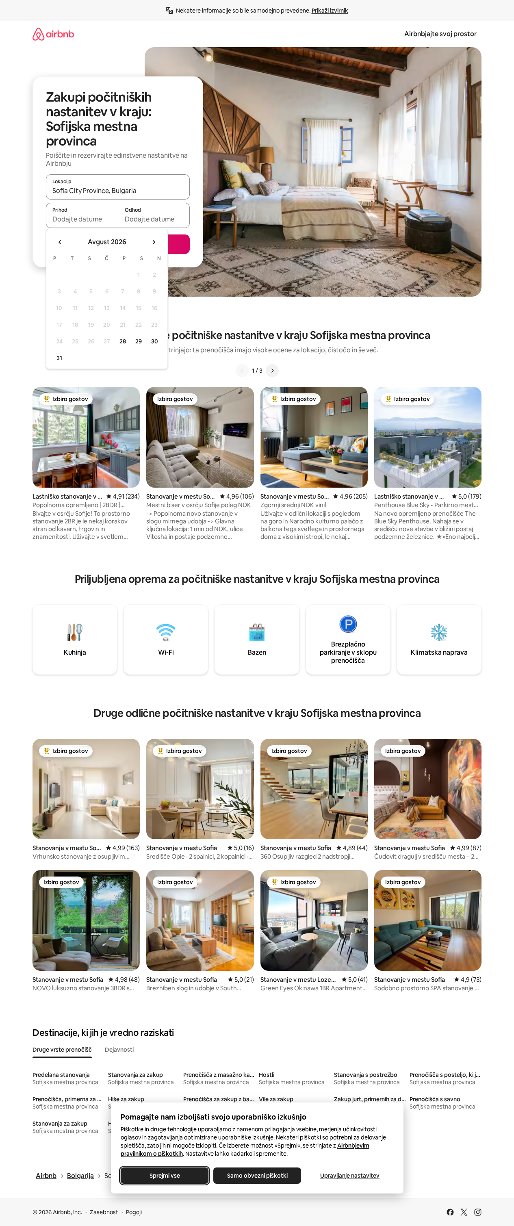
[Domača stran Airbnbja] (53, 34)
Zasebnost (104, 1212)
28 (122, 341)
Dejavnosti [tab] (119, 1049)
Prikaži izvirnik (330, 10)
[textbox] (81, 219)
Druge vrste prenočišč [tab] (62, 1049)
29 (138, 341)
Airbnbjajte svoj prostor (440, 34)
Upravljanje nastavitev (350, 1175)
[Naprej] (272, 370)
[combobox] (117, 190)
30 (154, 341)
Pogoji (134, 1212)
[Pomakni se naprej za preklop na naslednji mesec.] (153, 242)
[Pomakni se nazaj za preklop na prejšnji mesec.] (60, 242)
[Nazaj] (242, 370)
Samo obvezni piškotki (257, 1175)
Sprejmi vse (164, 1175)
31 (59, 358)
